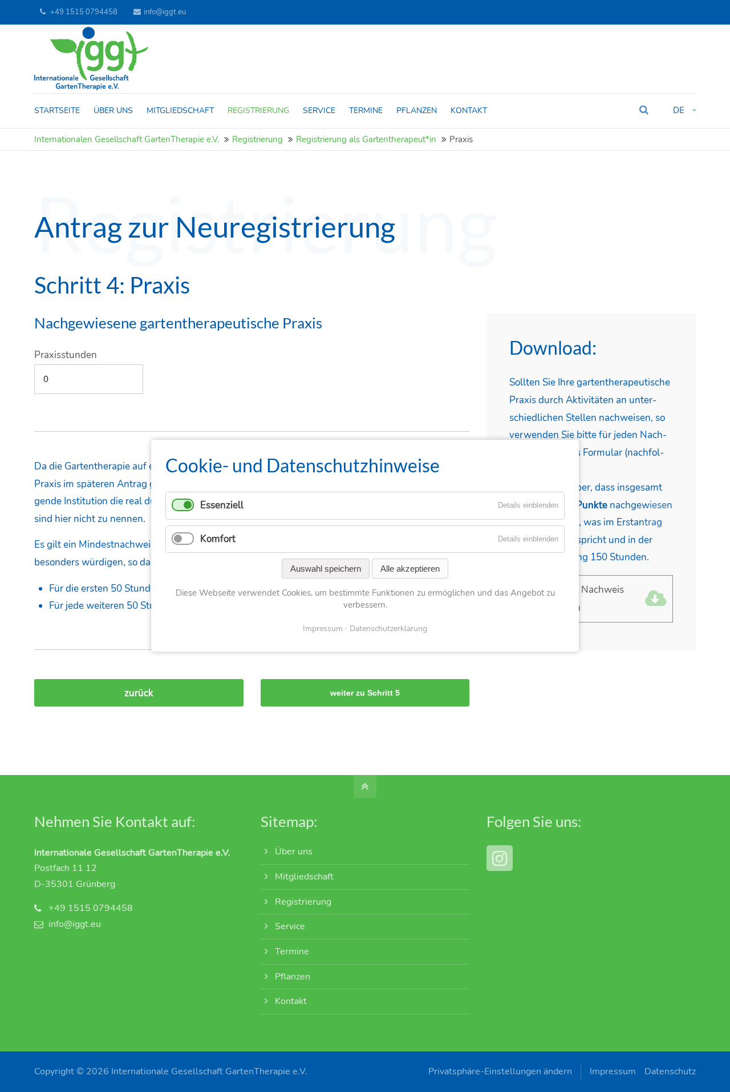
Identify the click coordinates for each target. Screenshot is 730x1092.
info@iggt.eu (165, 12)
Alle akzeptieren (410, 568)
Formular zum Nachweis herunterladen (571, 598)
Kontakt (291, 1001)
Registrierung (257, 139)
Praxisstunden (65, 355)
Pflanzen (292, 976)
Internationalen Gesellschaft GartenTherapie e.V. (126, 139)
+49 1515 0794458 (83, 12)
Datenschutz (670, 1071)
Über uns (294, 851)
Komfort (218, 538)
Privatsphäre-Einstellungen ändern (500, 1071)
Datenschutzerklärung (388, 628)
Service (290, 926)
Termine (292, 951)
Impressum (613, 1071)
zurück (138, 693)
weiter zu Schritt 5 (365, 693)
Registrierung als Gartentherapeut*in (366, 139)
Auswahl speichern (325, 568)
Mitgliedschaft (304, 876)
